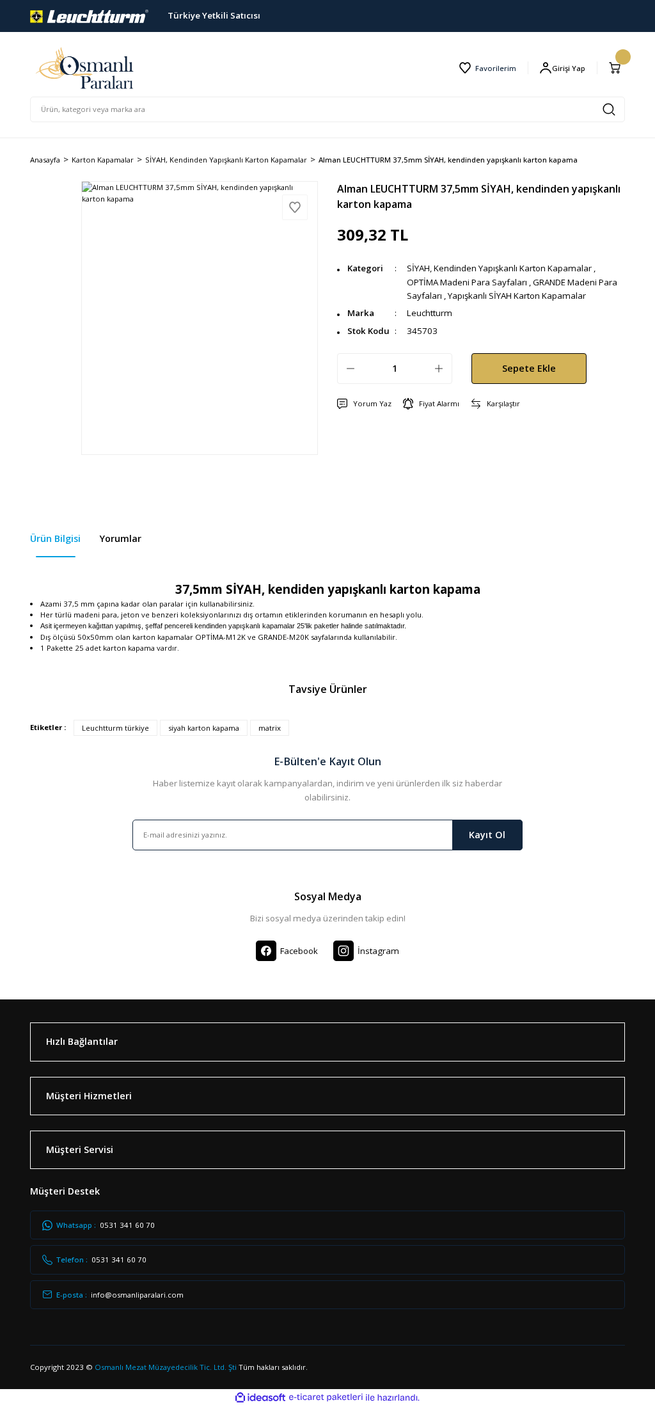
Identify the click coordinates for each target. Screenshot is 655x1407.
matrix (269, 728)
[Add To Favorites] (295, 207)
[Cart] (616, 67)
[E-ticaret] (325, 1397)
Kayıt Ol (487, 835)
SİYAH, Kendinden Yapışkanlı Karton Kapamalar (499, 268)
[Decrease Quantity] (350, 368)
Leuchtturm (429, 313)
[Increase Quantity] (439, 368)
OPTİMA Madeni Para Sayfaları (467, 282)
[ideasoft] (260, 1398)
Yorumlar (120, 538)
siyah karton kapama (203, 728)
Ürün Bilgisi (55, 538)
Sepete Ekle (529, 368)
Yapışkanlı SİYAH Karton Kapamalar (517, 295)
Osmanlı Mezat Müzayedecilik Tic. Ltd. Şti (166, 1367)
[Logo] (89, 15)
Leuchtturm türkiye (115, 728)
